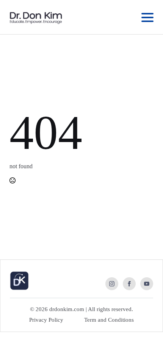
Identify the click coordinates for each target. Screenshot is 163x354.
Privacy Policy (46, 320)
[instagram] (111, 283)
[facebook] (129, 283)
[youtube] (146, 283)
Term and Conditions (109, 320)
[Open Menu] (147, 17)
